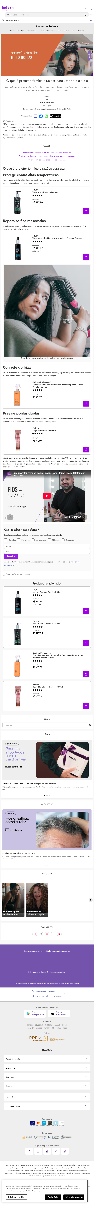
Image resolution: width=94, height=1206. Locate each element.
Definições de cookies (16, 1197)
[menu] (2, 14)
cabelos (24, 124)
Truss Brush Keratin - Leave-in (45, 191)
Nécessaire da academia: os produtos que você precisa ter (47, 152)
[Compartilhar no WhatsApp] (46, 116)
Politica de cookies (33, 1191)
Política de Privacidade (72, 983)
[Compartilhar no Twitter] (41, 116)
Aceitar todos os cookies (74, 1197)
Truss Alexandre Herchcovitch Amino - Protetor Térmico (57, 237)
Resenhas (20, 31)
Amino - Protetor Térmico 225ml (47, 591)
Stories (66, 31)
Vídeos (58, 31)
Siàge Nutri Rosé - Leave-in (44, 429)
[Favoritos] (91, 8)
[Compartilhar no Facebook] (35, 116)
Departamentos (12, 1067)
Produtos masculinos (57, 972)
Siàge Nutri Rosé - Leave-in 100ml (48, 685)
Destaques (10, 1077)
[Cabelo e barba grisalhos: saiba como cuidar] (47, 829)
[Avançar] (91, 900)
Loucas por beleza (13, 1106)
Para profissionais (78, 31)
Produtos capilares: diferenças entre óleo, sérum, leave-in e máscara (47, 156)
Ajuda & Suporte (13, 1058)
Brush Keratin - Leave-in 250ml (46, 622)
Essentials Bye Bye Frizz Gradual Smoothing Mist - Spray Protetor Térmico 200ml (58, 655)
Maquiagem (41, 540)
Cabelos (12, 540)
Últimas (11, 31)
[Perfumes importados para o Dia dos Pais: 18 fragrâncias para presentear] (47, 760)
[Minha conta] (86, 8)
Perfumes (25, 540)
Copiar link (57, 116)
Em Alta (9, 1086)
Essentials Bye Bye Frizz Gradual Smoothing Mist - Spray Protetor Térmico (57, 384)
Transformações (32, 31)
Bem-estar (70, 540)
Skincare (56, 540)
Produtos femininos (39, 972)
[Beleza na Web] (7, 8)
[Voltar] (3, 900)
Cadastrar (11, 556)
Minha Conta (11, 1097)
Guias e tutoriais (47, 31)
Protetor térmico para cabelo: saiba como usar (47, 160)
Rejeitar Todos (53, 1197)
